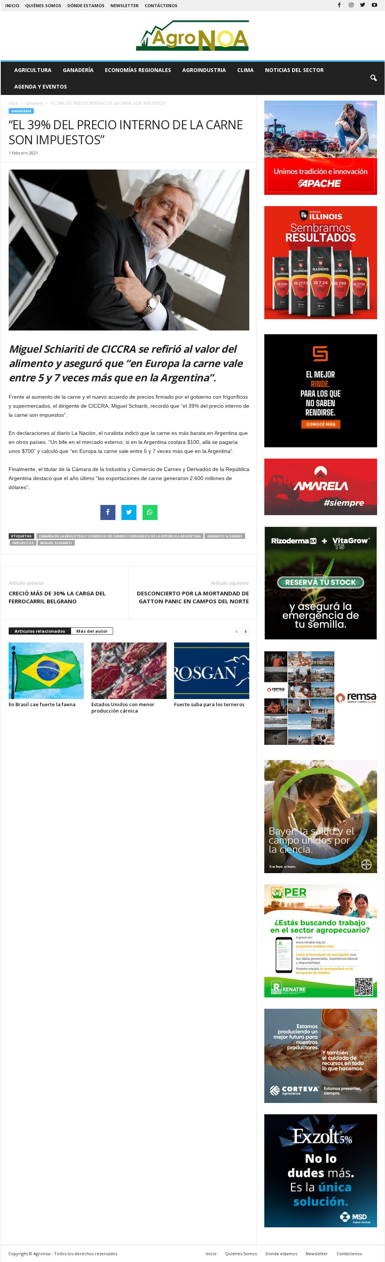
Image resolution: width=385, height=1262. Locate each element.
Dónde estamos (86, 5)
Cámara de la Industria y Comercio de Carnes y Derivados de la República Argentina (120, 536)
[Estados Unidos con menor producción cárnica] (129, 670)
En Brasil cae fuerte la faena (42, 704)
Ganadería (78, 69)
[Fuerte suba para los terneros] (211, 670)
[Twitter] (362, 5)
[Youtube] (374, 5)
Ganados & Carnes (225, 536)
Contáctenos (161, 5)
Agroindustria (204, 69)
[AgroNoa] (193, 35)
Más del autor (92, 631)
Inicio (12, 5)
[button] (373, 78)
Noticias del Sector (294, 69)
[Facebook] (339, 5)
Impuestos (23, 542)
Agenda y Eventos (40, 86)
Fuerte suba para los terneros (209, 704)
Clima (245, 69)
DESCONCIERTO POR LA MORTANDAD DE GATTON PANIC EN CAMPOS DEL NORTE (193, 597)
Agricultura (33, 69)
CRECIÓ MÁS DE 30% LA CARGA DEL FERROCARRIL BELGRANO (57, 597)
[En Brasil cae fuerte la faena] (46, 670)
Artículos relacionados (40, 631)
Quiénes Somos (43, 5)
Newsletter (125, 5)
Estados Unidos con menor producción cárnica (123, 707)
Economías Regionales (138, 69)
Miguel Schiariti (56, 542)
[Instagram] (351, 5)
